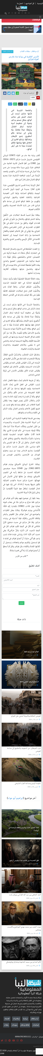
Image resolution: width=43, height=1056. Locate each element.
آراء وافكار (35, 51)
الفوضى (20, 104)
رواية (25, 104)
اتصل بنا (20, 3)
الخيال (10, 104)
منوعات (14, 1025)
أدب (30, 104)
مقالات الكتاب (25, 51)
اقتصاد (7, 1018)
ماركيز (15, 104)
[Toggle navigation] (40, 17)
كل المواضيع (30, 3)
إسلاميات (16, 1018)
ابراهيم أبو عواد (15, 798)
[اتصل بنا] (28, 13)
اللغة (33, 104)
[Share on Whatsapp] (17, 93)
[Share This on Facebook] (4, 93)
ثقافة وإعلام (25, 1025)
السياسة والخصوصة (38, 1046)
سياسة (25, 1018)
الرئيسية (40, 3)
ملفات (6, 1025)
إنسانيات (36, 1025)
